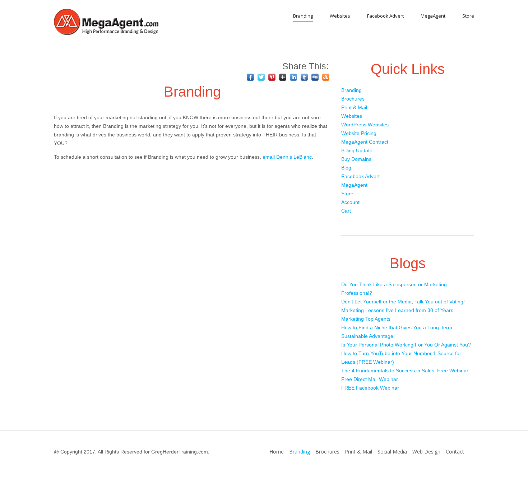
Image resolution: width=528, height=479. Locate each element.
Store (468, 16)
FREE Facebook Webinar (370, 388)
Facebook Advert (385, 16)
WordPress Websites (365, 124)
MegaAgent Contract (364, 142)
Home (276, 451)
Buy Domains (356, 159)
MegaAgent (433, 16)
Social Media (392, 451)
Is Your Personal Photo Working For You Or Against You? (406, 345)
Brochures (353, 99)
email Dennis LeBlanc (287, 157)
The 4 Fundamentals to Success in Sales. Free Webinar (404, 370)
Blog (346, 168)
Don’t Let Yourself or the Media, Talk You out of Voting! (403, 301)
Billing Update (356, 150)
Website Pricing (358, 133)
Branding (303, 16)
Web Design (426, 451)
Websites (340, 16)
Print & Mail (354, 107)
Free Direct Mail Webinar (369, 379)
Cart (346, 211)
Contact (455, 451)
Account (350, 202)
